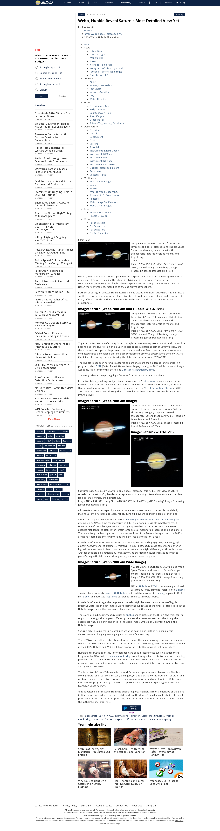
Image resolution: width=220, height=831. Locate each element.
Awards (94, 61)
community (41, 436)
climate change (53, 494)
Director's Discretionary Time (138, 369)
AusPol (62, 470)
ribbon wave (148, 381)
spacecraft (91, 715)
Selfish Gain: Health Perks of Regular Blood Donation (129, 750)
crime (61, 475)
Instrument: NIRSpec (101, 160)
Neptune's (112, 596)
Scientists (147, 715)
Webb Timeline (98, 99)
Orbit (93, 140)
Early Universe (97, 109)
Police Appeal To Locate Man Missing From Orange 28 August (53, 262)
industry (40, 470)
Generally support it (50, 72)
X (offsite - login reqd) (101, 64)
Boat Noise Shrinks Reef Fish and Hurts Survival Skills (52, 400)
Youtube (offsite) (99, 75)
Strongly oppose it (49, 84)
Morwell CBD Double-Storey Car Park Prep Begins (53, 324)
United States (42, 475)
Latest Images (97, 54)
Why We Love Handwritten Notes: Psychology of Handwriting (165, 751)
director (135, 715)
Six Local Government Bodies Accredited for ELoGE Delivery (52, 125)
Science (142, 2)
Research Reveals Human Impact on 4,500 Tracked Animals (54, 251)
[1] (127, 817)
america (66, 494)
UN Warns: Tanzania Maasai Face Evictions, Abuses (51, 170)
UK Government (56, 484)
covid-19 (40, 455)
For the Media (97, 222)
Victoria (57, 441)
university (64, 431)
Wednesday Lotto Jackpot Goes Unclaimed (164, 782)
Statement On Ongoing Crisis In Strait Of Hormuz (53, 193)
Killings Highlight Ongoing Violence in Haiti (50, 239)
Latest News (96, 51)
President (40, 494)
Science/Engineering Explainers (107, 123)
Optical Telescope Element (104, 167)
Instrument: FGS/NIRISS (102, 164)
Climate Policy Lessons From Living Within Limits (51, 356)
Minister (61, 446)
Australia (40, 431)
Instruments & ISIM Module (105, 150)
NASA (110, 715)
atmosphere (138, 719)
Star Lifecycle (97, 116)
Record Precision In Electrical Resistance (52, 283)
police (50, 436)
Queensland (41, 450)
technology (64, 465)
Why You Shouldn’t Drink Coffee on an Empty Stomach (92, 783)
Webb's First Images (101, 205)
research (40, 441)
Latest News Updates (47, 805)
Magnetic (119, 719)
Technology (126, 2)
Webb (87, 44)
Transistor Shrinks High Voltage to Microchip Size (53, 215)
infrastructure (59, 460)
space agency (164, 719)
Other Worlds (97, 119)
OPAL (98, 366)
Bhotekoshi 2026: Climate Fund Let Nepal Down (53, 115)
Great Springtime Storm (158, 387)
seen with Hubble (115, 593)
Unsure (43, 89)
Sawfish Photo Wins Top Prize (52, 292)
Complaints (152, 805)
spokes (130, 614)
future (49, 489)
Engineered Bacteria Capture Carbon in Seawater (52, 204)
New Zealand (42, 484)
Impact (39, 499)
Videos (93, 188)
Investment (41, 465)
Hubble (143, 586)
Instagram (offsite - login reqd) (106, 68)
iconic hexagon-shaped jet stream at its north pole (151, 519)
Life (155, 2)
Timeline (168, 2)
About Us (137, 805)
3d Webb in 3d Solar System (105, 195)
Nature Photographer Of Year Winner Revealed (52, 301)
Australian (60, 436)
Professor (67, 441)
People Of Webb (99, 215)
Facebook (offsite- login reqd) (106, 71)
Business (109, 2)
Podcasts (95, 198)
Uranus (159, 593)
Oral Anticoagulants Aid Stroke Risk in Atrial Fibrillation (53, 183)
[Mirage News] (45, 3)
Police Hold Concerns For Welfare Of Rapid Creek (49, 149)
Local (94, 2)
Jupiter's (180, 589)
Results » (62, 96)
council (63, 450)
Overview (95, 130)
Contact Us (122, 805)
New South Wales (43, 460)
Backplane (95, 171)
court (47, 499)
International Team (100, 212)
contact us (179, 820)
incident (65, 499)
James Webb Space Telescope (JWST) (104, 33)
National (67, 2)
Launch (94, 133)
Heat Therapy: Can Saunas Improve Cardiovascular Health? (129, 783)
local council (51, 455)
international (122, 715)
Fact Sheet (95, 88)
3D (128, 719)
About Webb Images (101, 181)
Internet (55, 499)
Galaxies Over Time (100, 112)
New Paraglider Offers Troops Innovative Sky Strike (52, 345)
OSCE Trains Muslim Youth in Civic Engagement (52, 366)
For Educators (97, 229)
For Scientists (97, 226)
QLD (67, 484)
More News (54, 419)
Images (94, 184)
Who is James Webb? (101, 85)
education (52, 465)
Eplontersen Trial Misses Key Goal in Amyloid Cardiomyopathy (52, 226)
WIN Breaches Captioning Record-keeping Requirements (53, 410)
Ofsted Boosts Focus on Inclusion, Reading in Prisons (52, 335)
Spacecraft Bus (98, 174)
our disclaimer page (112, 823)
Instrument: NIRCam (101, 154)
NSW (49, 441)
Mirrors (94, 143)
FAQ (92, 95)
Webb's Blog (96, 57)
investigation (51, 470)
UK (70, 450)
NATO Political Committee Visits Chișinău (54, 389)
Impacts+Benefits (99, 92)
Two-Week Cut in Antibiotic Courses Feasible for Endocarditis (51, 137)
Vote (42, 96)
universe (159, 715)
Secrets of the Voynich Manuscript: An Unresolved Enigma (94, 751)
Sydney (58, 489)
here (108, 701)
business (53, 450)
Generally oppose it (50, 78)
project (53, 475)
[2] (129, 817)
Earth (102, 715)
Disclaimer (87, 805)
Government (52, 431)
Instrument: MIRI (99, 157)
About (93, 81)
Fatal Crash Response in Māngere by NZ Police (49, 272)
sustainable (53, 479)
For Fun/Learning (99, 233)
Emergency (41, 479)
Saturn (109, 719)
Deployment (96, 136)
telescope (98, 719)
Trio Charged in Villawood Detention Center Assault (50, 379)
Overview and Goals (100, 105)
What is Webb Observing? (104, 191)
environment (50, 446)
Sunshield (95, 147)
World (81, 2)
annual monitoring (120, 656)
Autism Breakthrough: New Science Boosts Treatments (51, 160)
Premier (170, 715)
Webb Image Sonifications (104, 202)
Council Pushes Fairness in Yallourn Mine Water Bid (50, 313)
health (39, 446)
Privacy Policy (69, 805)
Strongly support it (50, 67)
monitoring (84, 719)
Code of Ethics (104, 805)
